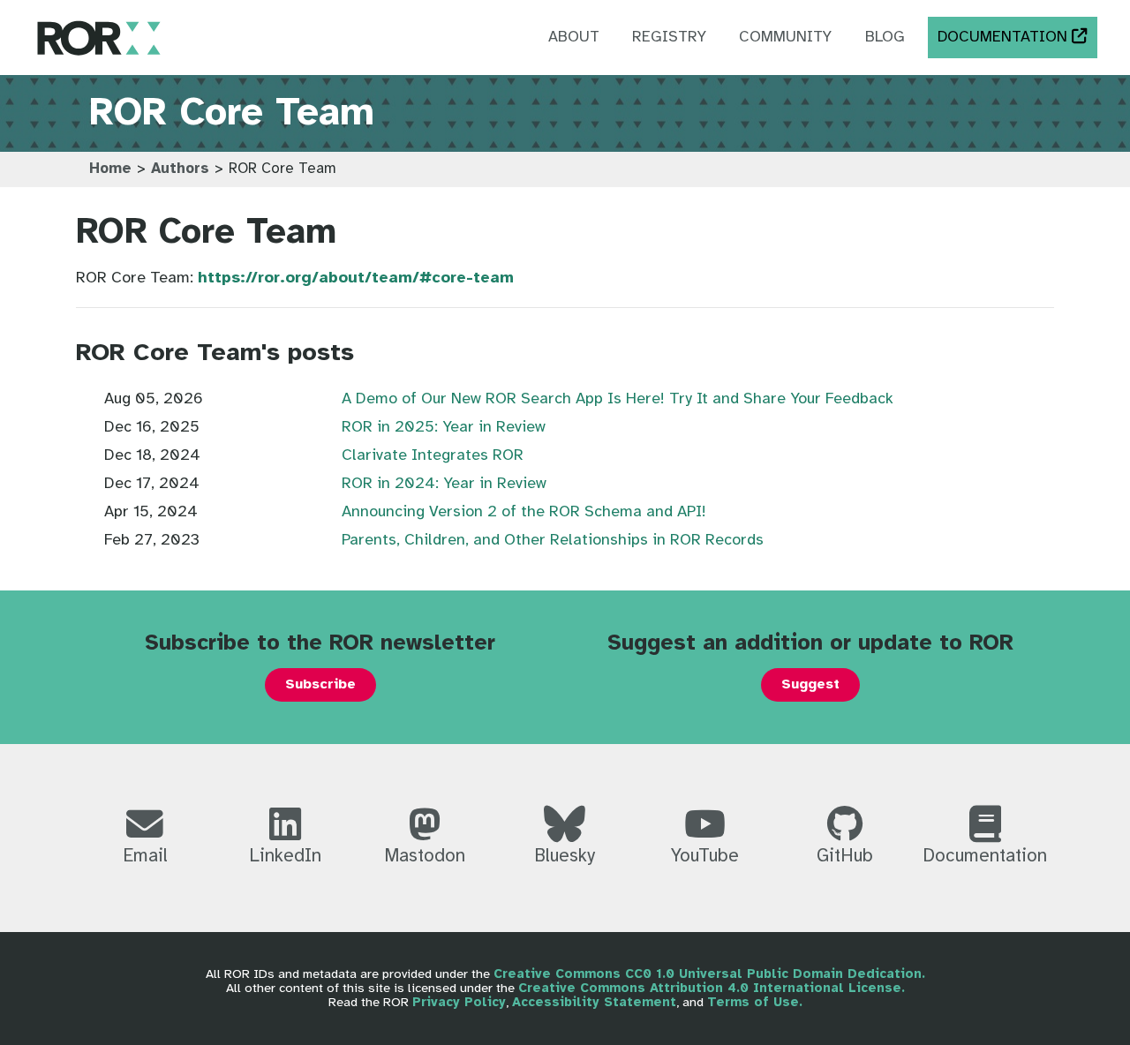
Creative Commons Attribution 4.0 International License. (711, 988)
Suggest (810, 684)
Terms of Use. (754, 1003)
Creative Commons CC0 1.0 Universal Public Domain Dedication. (709, 974)
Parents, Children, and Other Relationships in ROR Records (553, 540)
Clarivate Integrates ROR (433, 455)
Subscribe (320, 684)
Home (110, 169)
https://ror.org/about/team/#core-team (356, 278)
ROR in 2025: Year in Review (444, 427)
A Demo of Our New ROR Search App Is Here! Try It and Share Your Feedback (617, 399)
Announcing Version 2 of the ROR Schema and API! (524, 512)
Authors (180, 169)
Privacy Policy (459, 1003)
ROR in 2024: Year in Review (444, 484)
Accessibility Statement (594, 1003)
